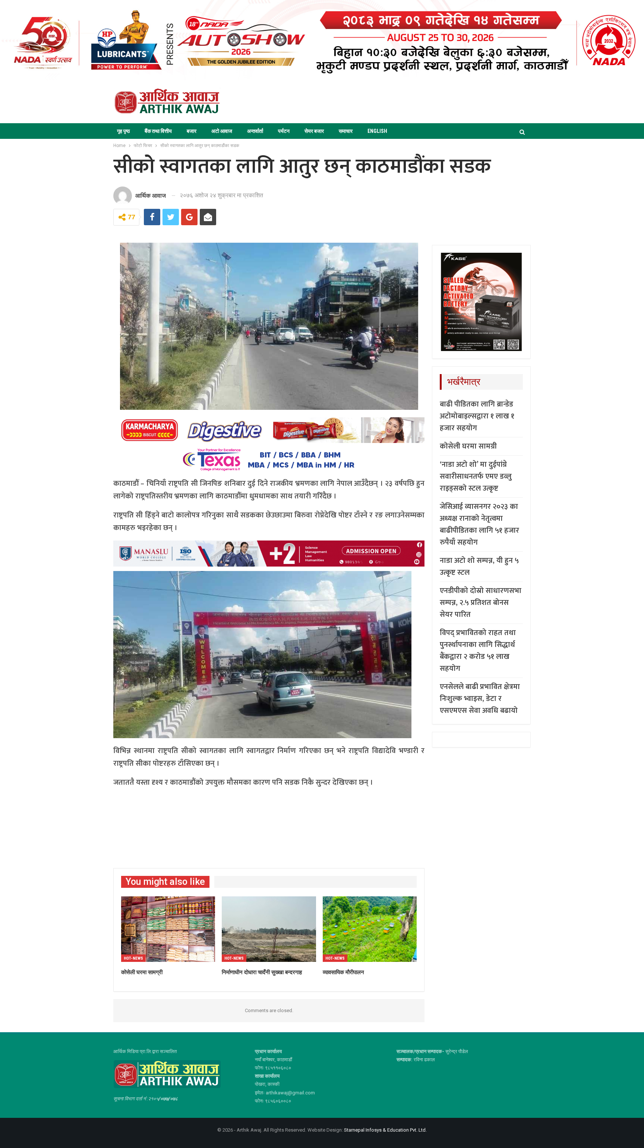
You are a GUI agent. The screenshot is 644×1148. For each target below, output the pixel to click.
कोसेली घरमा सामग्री (468, 446)
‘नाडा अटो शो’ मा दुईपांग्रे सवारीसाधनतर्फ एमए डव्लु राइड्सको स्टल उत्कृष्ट (476, 476)
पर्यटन (284, 131)
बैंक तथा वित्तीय (158, 131)
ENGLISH (377, 131)
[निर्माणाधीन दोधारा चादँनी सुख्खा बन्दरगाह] (269, 929)
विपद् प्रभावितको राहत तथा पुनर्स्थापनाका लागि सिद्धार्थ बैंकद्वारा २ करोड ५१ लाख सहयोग (478, 650)
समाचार (346, 131)
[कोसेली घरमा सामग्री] (168, 929)
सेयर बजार (314, 131)
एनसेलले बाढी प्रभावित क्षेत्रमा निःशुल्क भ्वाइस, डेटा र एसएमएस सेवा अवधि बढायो (480, 698)
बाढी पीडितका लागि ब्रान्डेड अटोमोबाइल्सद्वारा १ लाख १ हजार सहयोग (477, 416)
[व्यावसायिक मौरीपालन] (370, 929)
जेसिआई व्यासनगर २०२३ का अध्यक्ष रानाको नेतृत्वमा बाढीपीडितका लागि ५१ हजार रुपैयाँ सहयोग (479, 524)
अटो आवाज (221, 131)
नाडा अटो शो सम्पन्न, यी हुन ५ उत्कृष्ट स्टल (479, 566)
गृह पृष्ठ (123, 131)
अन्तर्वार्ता (255, 131)
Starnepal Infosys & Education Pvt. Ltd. (385, 1130)
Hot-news (133, 958)
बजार (191, 131)
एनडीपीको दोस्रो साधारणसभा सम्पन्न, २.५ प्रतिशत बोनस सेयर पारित (480, 602)
